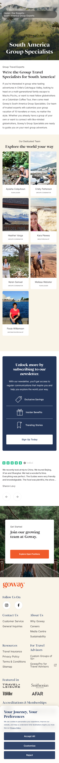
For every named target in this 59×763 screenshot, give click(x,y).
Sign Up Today (29, 439)
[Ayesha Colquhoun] (16, 173)
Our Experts (18, 13)
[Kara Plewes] (44, 220)
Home (7, 13)
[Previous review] (7, 497)
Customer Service (13, 621)
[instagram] (7, 605)
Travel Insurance (12, 651)
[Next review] (17, 497)
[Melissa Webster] (44, 267)
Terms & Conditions (14, 661)
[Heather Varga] (16, 220)
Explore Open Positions (29, 554)
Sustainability (38, 636)
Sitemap (7, 666)
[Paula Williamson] (16, 313)
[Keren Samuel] (16, 267)
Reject (29, 755)
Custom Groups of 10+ (41, 657)
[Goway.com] (14, 585)
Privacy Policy (11, 656)
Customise (29, 745)
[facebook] (18, 605)
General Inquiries (12, 626)
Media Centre (38, 631)
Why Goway (37, 621)
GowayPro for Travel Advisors (39, 665)
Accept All (29, 736)
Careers (34, 626)
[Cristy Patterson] (44, 173)
